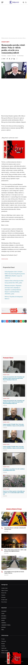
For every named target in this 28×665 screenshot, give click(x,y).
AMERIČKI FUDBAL (6, 625)
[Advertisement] (14, 21)
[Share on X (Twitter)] (9, 59)
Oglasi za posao (4, 590)
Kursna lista (3, 592)
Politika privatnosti (5, 652)
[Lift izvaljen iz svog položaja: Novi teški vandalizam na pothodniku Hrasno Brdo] (14, 458)
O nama (3, 639)
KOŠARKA (3, 615)
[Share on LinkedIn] (14, 59)
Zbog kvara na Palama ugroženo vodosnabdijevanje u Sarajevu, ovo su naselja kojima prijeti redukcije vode (14, 492)
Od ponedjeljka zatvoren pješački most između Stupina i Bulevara (14, 572)
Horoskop (3, 597)
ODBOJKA (3, 622)
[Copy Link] (12, 59)
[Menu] (2, 2)
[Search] (23, 2)
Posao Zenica (4, 602)
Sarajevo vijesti (5, 41)
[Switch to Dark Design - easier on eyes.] (26, 2)
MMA (2, 629)
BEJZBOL (3, 627)
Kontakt (3, 643)
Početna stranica (4, 38)
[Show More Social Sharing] (17, 59)
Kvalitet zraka (4, 599)
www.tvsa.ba (4, 259)
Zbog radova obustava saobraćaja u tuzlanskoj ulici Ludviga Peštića (15, 528)
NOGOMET (3, 611)
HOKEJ (3, 620)
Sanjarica (3, 595)
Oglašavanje (3, 648)
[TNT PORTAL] (14, 2)
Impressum (3, 641)
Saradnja (3, 645)
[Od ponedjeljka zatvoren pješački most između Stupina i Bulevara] (14, 563)
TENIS (2, 613)
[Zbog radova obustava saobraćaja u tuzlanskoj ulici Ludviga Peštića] (14, 519)
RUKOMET (3, 618)
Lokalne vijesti (4, 588)
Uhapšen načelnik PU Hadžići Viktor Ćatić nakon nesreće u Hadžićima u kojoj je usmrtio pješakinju (13, 424)
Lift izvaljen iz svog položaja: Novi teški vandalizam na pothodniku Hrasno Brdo (14, 469)
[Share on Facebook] (7, 59)
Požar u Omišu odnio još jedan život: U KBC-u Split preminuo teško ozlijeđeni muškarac (15, 550)
